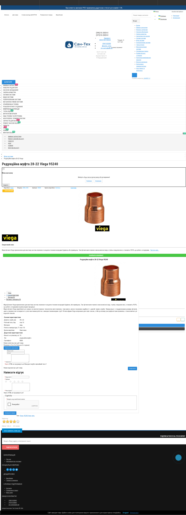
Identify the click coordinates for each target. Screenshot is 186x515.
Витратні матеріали (141, 62)
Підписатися (11, 447)
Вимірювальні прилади (11, 109)
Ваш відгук (9, 390)
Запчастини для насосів (143, 36)
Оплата (6, 15)
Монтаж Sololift (9, 132)
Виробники (59, 15)
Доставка (15, 15)
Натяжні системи (141, 38)
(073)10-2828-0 (12, 502)
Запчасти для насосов (11, 120)
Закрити (5, 185)
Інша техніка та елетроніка (12, 116)
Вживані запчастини (141, 27)
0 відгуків (73, 188)
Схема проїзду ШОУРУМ (29, 15)
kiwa (29, 416)
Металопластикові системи (13, 102)
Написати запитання (11, 348)
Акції (5, 127)
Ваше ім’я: (8, 377)
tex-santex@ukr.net (106, 48)
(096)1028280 (106, 44)
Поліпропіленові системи (143, 42)
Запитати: (8, 362)
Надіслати (132, 368)
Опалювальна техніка (142, 51)
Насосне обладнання (142, 32)
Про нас (8, 459)
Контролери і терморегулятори (14, 118)
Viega (21, 416)
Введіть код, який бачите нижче (16, 399)
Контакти (9, 488)
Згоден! (126, 513)
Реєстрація (176, 15)
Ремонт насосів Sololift (11, 123)
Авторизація (176, 18)
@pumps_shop (106, 46)
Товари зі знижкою (12, 480)
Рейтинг (8, 379)
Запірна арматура (141, 34)
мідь (33, 416)
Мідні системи (140, 40)
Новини (5, 130)
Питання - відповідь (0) (13, 299)
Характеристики (13, 295)
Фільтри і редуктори (142, 30)
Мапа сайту (9, 492)
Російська (163, 16)
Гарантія (6, 125)
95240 (26, 416)
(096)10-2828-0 (12, 500)
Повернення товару (46, 15)
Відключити (134, 513)
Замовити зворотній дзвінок (105, 39)
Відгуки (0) (11, 297)
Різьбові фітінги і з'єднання (13, 106)
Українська (163, 19)
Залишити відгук (10, 413)
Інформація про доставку (13, 461)
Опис (9, 293)
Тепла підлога (140, 45)
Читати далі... (154, 250)
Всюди (138, 25)
